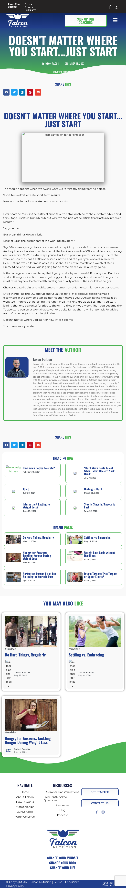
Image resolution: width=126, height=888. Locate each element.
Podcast (62, 815)
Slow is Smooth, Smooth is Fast (99, 505)
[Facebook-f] (96, 812)
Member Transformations (62, 792)
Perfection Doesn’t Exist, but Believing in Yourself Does (39, 575)
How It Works (25, 801)
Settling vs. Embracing (97, 537)
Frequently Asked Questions (55, 798)
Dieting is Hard (93, 489)
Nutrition (68, 72)
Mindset (57, 72)
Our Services (25, 811)
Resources (62, 805)
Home (25, 792)
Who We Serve (25, 816)
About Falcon (25, 797)
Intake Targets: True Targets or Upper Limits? (100, 575)
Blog (62, 810)
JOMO (26, 489)
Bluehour (108, 885)
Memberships (25, 806)
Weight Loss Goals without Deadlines (99, 554)
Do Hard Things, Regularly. (30, 7)
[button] (116, 20)
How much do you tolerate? (39, 468)
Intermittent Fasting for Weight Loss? (37, 505)
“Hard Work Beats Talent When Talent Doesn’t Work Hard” (99, 471)
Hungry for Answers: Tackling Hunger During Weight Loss (37, 555)
